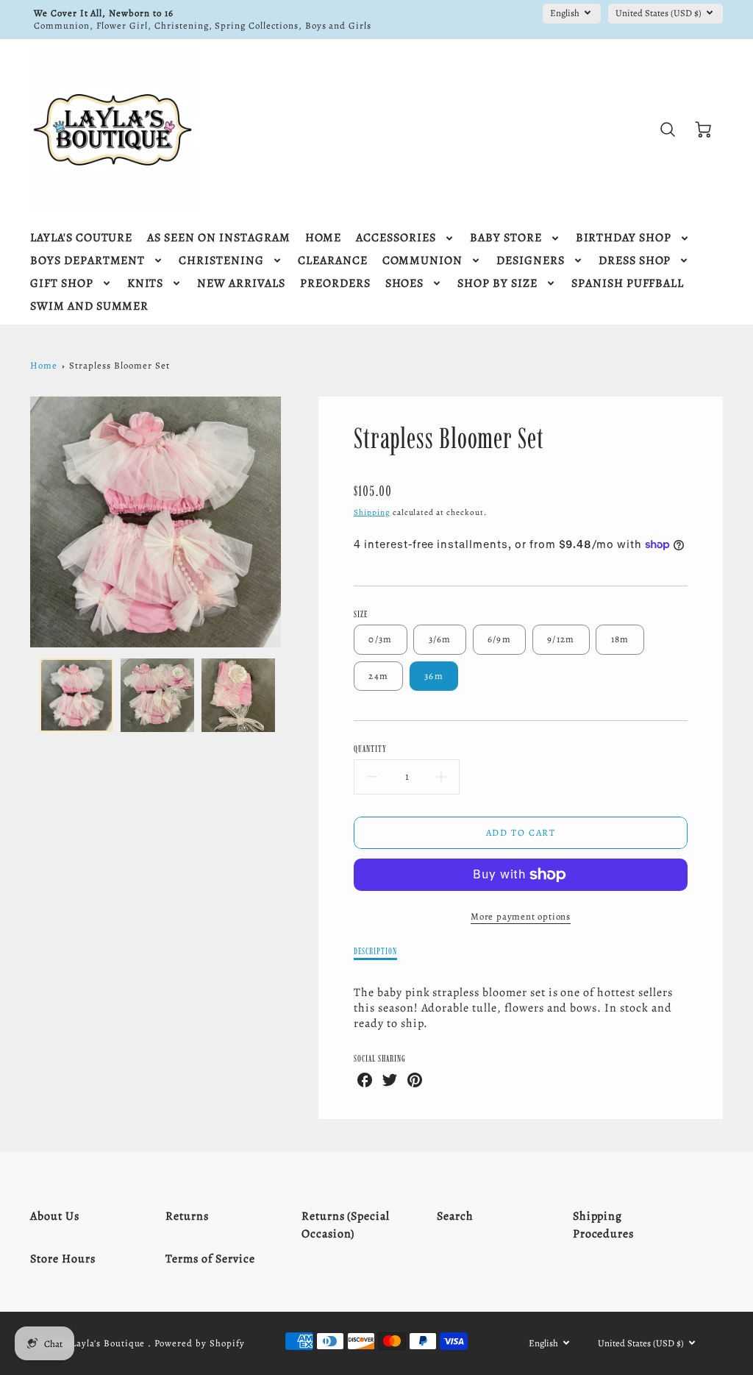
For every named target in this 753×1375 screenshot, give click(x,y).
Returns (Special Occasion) (345, 1225)
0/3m (380, 639)
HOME (323, 238)
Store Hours (63, 1259)
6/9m (499, 639)
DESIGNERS (530, 261)
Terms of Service (209, 1259)
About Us (54, 1216)
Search (455, 1216)
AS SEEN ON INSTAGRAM (218, 238)
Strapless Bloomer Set (119, 365)
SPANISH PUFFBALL (627, 283)
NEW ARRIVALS (241, 283)
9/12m (560, 639)
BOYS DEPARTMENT (87, 261)
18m (620, 639)
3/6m (440, 639)
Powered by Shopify (199, 1343)
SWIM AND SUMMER (89, 306)
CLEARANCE (333, 261)
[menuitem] (81, 238)
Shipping (372, 512)
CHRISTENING (221, 261)
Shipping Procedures (604, 1225)
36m (433, 675)
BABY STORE (506, 238)
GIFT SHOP (61, 283)
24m (378, 675)
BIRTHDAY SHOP (623, 238)
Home (43, 365)
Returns (187, 1216)
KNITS (145, 283)
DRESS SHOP (635, 261)
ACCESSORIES (396, 238)
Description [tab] (375, 950)
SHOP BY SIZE (497, 283)
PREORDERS (335, 283)
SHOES (404, 283)
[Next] (292, 522)
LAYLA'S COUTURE (81, 238)
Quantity (370, 748)
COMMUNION (422, 261)
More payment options (521, 916)
